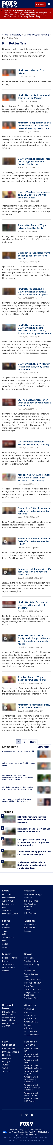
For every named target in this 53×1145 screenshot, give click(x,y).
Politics (5, 907)
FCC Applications (31, 1034)
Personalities (30, 1015)
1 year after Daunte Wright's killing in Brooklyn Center (33, 226)
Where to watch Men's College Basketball (31, 1079)
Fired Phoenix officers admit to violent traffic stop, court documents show (18, 788)
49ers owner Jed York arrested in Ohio (18, 751)
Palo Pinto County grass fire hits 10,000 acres (18, 764)
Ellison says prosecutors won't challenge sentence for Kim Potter (34, 255)
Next (33, 741)
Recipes (27, 931)
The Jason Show (31, 961)
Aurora (5, 947)
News (5, 890)
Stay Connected (8, 1043)
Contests (28, 1012)
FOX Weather (30, 913)
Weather (29, 890)
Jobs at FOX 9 (30, 1018)
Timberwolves (8, 937)
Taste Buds (29, 986)
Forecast (28, 897)
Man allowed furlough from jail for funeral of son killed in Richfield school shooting (34, 477)
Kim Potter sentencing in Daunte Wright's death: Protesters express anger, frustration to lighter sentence (34, 329)
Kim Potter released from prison (31, 72)
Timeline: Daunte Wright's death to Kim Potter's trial (32, 678)
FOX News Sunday (10, 913)
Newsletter (7, 1055)
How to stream (8, 1048)
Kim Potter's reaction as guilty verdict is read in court (34, 706)
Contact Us (29, 1009)
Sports (6, 920)
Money (6, 954)
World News (7, 901)
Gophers (6, 927)
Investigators (8, 904)
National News (8, 897)
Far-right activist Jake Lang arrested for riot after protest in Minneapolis (33, 842)
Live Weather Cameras (30, 905)
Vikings (5, 924)
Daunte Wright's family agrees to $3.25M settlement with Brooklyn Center (34, 195)
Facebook (6, 1058)
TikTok (5, 1068)
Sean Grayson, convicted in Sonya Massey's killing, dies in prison (16, 800)
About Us (30, 1005)
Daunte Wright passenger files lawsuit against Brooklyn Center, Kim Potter (34, 161)
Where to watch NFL (31, 1049)
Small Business (8, 967)
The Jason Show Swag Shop (31, 993)
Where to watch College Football (31, 1055)
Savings (5, 970)
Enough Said (29, 970)
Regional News (7, 1006)
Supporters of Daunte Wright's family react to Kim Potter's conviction (34, 572)
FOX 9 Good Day (31, 964)
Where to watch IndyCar (31, 1072)
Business (6, 961)
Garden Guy (29, 927)
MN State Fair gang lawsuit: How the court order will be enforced (31, 820)
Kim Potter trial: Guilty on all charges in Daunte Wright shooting (33, 605)
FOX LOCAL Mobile (10, 1052)
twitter (26, 1115)
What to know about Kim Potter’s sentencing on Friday (33, 443)
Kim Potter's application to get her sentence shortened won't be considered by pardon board (34, 125)
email (31, 1115)
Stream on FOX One (30, 1043)
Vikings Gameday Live (31, 975)
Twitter (5, 1064)
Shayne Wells (30, 924)
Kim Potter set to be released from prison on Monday (34, 96)
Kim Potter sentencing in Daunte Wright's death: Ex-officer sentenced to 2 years (33, 291)
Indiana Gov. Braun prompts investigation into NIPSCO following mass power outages (17, 777)
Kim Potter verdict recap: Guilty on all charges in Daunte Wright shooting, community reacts (34, 639)
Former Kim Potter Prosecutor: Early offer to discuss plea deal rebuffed (34, 511)
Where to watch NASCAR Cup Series (33, 1066)
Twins (4, 931)
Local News (7, 894)
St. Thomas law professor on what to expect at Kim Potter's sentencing (34, 402)
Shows (28, 954)
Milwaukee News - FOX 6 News (10, 1013)
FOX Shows (29, 957)
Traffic (27, 909)
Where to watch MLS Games (31, 1099)
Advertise (28, 1028)
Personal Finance (9, 957)
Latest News (10, 746)
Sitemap (28, 1025)
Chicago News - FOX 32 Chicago (9, 1018)
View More (43, 746)
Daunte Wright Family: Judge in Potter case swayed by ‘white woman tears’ (34, 366)
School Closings (31, 901)
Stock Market (8, 964)
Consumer (6, 910)
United (5, 944)
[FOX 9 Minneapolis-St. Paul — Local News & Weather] (10, 4)
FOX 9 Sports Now (32, 982)
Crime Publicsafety (11, 34)
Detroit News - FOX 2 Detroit (10, 1024)
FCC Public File (30, 1031)
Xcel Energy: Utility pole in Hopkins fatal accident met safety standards (31, 865)
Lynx (4, 940)
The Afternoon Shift (33, 989)
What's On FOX (31, 1021)
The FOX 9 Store (31, 998)
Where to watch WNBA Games (31, 1094)
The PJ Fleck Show (32, 979)
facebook (21, 1115)
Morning (29, 920)
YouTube (6, 1071)
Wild (4, 934)
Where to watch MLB (31, 1061)
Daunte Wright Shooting (36, 34)
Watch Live (40, 5)
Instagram (6, 1061)
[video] (9, 541)
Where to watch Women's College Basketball (32, 1087)
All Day (27, 967)
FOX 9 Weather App (33, 894)
